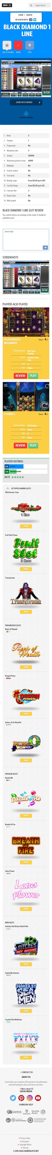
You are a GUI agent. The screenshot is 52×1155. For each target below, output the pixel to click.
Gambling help (26, 1104)
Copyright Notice (25, 1144)
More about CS (27, 1088)
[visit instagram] (30, 1098)
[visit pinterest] (21, 1098)
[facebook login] (30, 19)
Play (26, 526)
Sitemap (25, 1147)
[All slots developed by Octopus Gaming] (26, 116)
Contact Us (27, 1072)
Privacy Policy (25, 1138)
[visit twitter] (13, 1098)
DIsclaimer (25, 1141)
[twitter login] (34, 19)
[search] (31, 5)
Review (20, 376)
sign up (29, 15)
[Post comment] (45, 248)
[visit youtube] (38, 1098)
